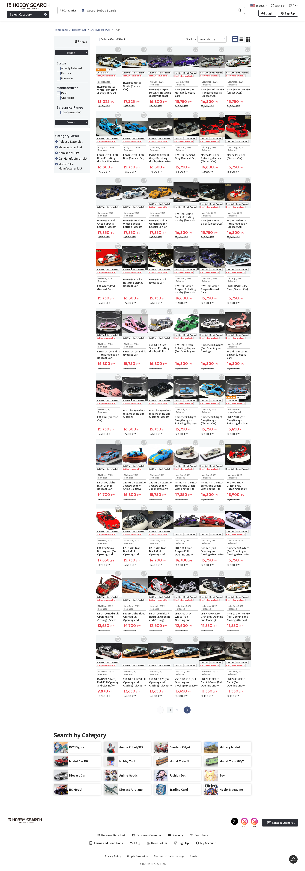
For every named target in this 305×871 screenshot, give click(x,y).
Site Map (195, 856)
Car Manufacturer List (72, 158)
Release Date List (70, 141)
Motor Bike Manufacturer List (70, 166)
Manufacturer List (70, 147)
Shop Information (137, 856)
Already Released (71, 68)
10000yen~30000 (71, 112)
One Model (67, 97)
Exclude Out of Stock (112, 39)
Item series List (68, 153)
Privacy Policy (113, 856)
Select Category (21, 14)
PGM (64, 92)
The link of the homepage (169, 856)
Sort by (191, 39)
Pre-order (67, 78)
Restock (66, 73)
